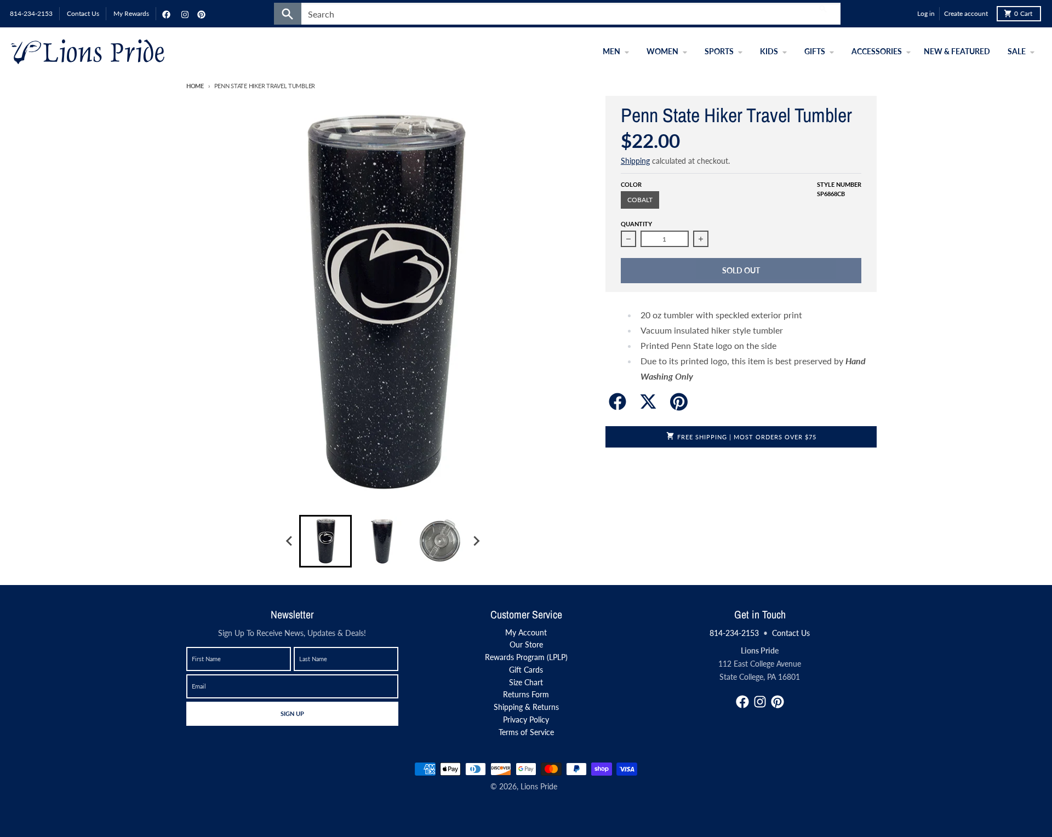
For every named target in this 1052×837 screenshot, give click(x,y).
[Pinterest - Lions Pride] (200, 13)
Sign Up (292, 713)
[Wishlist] (906, 13)
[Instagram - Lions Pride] (183, 13)
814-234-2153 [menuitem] (31, 13)
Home (195, 85)
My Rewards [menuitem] (131, 13)
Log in (926, 13)
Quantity (636, 223)
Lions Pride (539, 786)
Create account (966, 13)
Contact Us (791, 633)
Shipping (635, 160)
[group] (325, 541)
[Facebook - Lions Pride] (164, 13)
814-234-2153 (734, 633)
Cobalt (640, 200)
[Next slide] (475, 541)
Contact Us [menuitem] (83, 13)
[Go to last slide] (289, 541)
